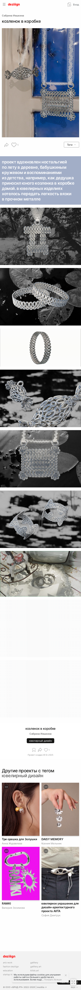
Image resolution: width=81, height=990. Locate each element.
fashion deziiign (11, 966)
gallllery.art (35, 966)
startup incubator (11, 974)
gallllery (34, 962)
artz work (7, 962)
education (8, 970)
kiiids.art (34, 970)
